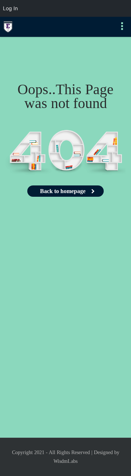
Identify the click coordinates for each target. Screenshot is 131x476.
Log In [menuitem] (10, 8)
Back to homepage (63, 191)
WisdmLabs (65, 461)
